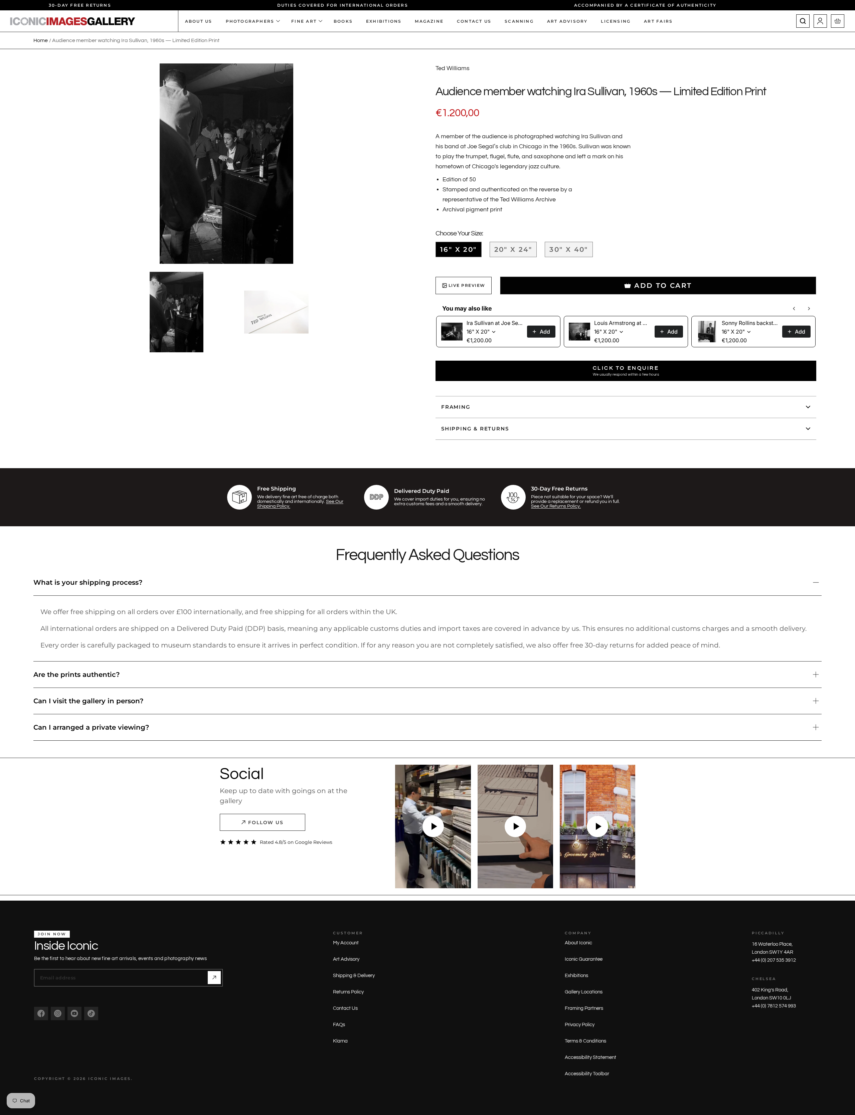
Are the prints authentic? (76, 675)
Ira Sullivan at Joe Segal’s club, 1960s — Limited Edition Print (495, 323)
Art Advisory (346, 959)
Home (40, 40)
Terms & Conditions (585, 1041)
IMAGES (120, 1078)
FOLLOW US (266, 822)
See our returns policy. (556, 506)
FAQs (339, 1024)
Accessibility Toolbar (587, 1073)
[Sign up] (214, 977)
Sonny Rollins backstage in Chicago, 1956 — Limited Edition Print (750, 323)
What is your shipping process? (88, 582)
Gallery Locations (584, 991)
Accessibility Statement (590, 1057)
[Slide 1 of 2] (176, 312)
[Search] (803, 21)
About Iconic (578, 942)
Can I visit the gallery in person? (88, 701)
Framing (456, 407)
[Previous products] (794, 308)
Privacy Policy (579, 1024)
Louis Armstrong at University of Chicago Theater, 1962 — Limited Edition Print (622, 323)
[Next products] (809, 308)
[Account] (820, 21)
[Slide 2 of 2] (276, 312)
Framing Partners (584, 1008)
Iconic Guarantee (584, 959)
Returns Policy (348, 991)
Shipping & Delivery (354, 975)
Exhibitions (576, 975)
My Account (346, 942)
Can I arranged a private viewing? (91, 727)
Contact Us (345, 1008)
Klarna (340, 1041)
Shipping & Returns (475, 428)
